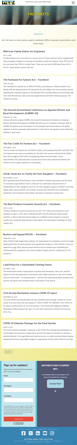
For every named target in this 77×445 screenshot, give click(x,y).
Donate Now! (55, 383)
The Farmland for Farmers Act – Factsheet (26, 79)
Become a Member (31, 429)
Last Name (7, 396)
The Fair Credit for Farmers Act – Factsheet (26, 143)
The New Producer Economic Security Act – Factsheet (31, 204)
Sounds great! (18, 419)
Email (6, 376)
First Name (7, 386)
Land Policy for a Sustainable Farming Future (27, 264)
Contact (22, 429)
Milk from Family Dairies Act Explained (24, 51)
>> (11, 352)
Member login (42, 429)
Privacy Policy (52, 429)
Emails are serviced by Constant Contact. (13, 413)
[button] (73, 2)
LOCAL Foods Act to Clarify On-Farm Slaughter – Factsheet (35, 173)
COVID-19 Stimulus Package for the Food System (29, 323)
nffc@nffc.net (58, 441)
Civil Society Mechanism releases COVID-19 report (30, 293)
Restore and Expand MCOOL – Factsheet (25, 234)
